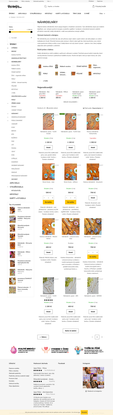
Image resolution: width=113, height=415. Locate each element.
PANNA (13, 148)
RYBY (13, 127)
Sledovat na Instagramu (95, 391)
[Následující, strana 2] (97, 337)
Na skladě (21, 38)
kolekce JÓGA (15, 65)
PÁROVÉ (14, 172)
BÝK (12, 134)
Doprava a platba (13, 1)
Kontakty (11, 381)
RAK (12, 141)
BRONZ (13, 51)
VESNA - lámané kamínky (19, 82)
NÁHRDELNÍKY (16, 62)
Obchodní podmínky (38, 1)
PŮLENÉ (14, 86)
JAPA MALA (14, 183)
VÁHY (13, 151)
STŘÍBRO (14, 48)
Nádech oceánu (16, 69)
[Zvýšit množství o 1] (52, 198)
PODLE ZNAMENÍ (16, 120)
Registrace (99, 1)
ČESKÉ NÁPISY (16, 72)
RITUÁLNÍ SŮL (16, 191)
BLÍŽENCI (14, 138)
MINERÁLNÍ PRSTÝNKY (18, 58)
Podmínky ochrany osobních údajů (19, 376)
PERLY (13, 79)
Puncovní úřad (13, 378)
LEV (12, 145)
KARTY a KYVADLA (18, 198)
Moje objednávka (14, 386)
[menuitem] (11, 13)
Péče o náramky (25, 1)
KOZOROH (14, 162)
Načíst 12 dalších (70, 331)
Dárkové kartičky (14, 383)
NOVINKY (14, 179)
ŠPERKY (13, 44)
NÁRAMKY (14, 113)
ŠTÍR (12, 155)
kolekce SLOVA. (16, 55)
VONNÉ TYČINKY (16, 110)
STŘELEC (14, 158)
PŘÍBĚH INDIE (15, 103)
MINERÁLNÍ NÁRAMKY (18, 117)
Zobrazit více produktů (70, 102)
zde (79, 412)
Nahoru (44, 337)
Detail (48, 147)
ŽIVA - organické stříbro (18, 75)
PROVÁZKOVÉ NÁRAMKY (19, 176)
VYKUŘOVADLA (16, 187)
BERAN (13, 131)
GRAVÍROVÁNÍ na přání (18, 96)
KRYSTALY (14, 89)
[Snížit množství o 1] (44, 198)
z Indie (13, 93)
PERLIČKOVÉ (15, 169)
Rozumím (84, 412)
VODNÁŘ (14, 124)
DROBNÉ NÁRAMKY (17, 165)
